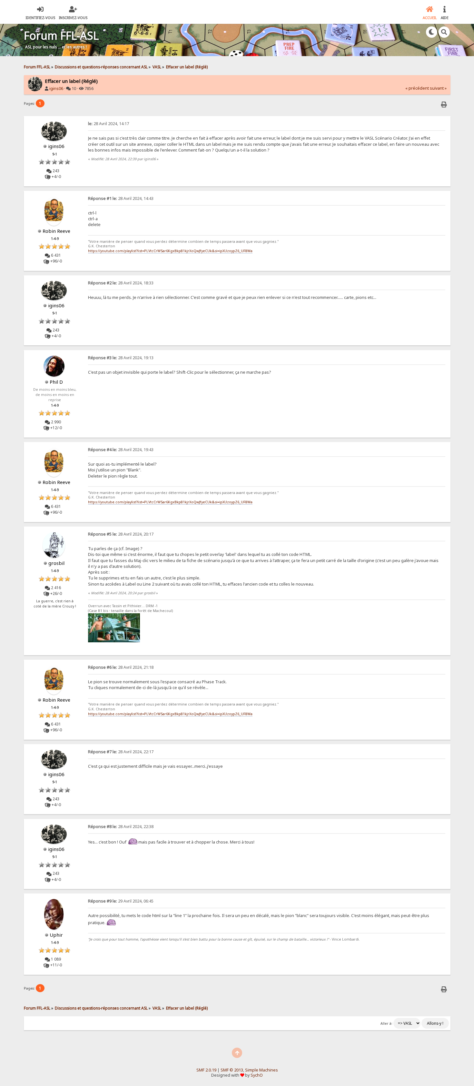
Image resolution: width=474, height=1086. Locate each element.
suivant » (438, 88)
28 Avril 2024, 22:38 (120, 826)
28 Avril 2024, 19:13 (120, 357)
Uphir (56, 935)
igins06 (56, 88)
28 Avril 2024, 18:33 (120, 283)
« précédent (417, 88)
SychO (257, 1075)
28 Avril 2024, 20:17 (120, 534)
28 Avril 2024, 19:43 (120, 449)
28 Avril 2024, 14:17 (108, 123)
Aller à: (386, 1023)
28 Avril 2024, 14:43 (120, 198)
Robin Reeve (56, 231)
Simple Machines (261, 1070)
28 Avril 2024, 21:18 (120, 667)
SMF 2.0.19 (206, 1070)
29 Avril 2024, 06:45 (120, 901)
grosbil (56, 563)
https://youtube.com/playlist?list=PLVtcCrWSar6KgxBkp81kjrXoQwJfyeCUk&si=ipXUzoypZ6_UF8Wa (170, 251)
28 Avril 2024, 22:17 (120, 752)
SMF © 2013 (232, 1070)
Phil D (56, 382)
